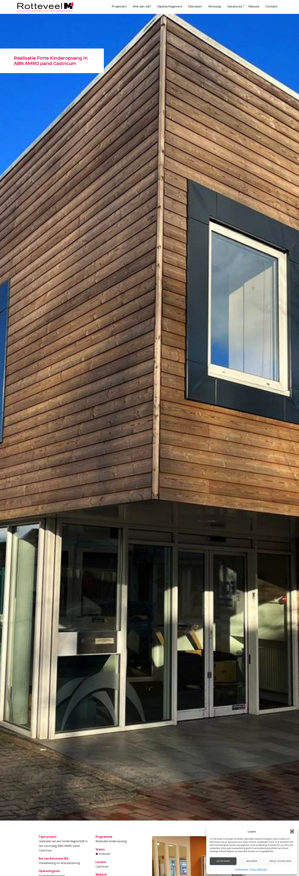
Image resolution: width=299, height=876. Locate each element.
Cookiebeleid (241, 869)
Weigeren (251, 861)
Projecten (119, 6)
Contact (271, 6)
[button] (292, 831)
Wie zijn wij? (142, 6)
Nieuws (253, 6)
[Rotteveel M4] (45, 6)
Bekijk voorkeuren (280, 861)
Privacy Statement (258, 869)
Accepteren (223, 861)
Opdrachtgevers (169, 6)
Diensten (195, 6)
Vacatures (234, 6)
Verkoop (214, 6)
